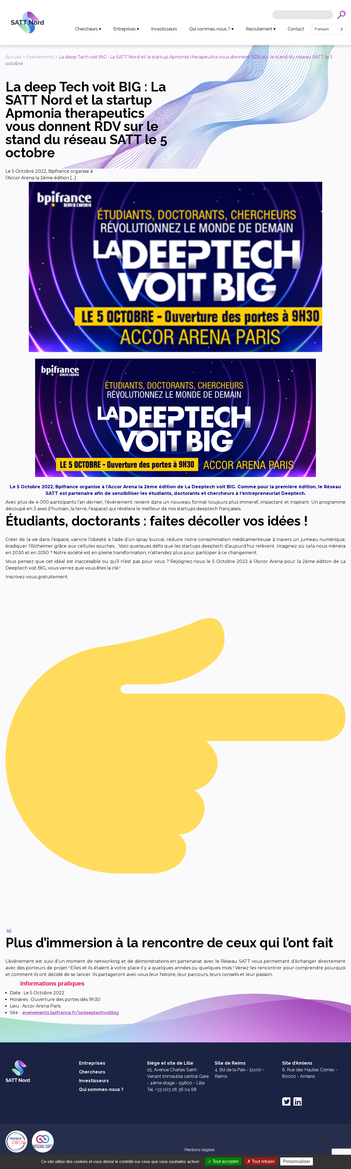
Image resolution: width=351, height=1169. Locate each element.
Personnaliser (296, 1161)
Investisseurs (164, 29)
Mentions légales (200, 1150)
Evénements (40, 57)
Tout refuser (262, 1161)
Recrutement (259, 29)
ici (9, 930)
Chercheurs (86, 29)
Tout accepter (225, 1161)
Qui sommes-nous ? (209, 29)
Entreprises (124, 29)
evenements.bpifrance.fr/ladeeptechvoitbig (70, 1012)
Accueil (13, 57)
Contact (296, 29)
